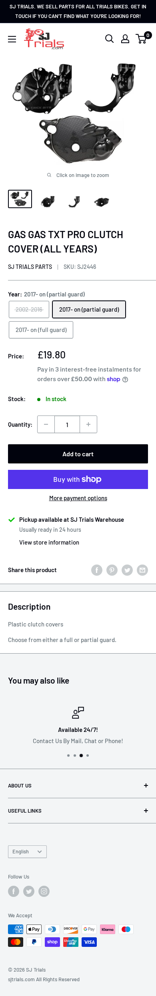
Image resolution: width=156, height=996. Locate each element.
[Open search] (109, 38)
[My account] (125, 38)
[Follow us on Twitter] (28, 891)
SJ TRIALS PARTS (30, 266)
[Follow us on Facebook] (13, 891)
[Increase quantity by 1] (88, 424)
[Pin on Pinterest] (112, 570)
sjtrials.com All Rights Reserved (44, 979)
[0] (141, 39)
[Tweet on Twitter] (127, 570)
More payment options (78, 497)
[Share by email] (142, 570)
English (20, 851)
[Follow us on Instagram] (44, 891)
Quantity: (20, 424)
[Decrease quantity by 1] (46, 424)
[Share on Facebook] (96, 570)
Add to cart (78, 453)
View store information (49, 542)
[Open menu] (12, 39)
